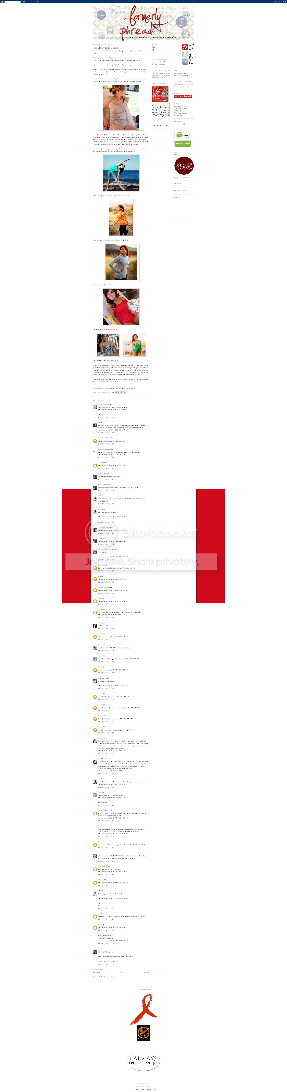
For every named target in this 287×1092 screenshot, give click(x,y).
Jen (99, 422)
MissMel (100, 738)
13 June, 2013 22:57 (106, 964)
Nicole (100, 842)
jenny (154, 47)
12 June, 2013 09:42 (106, 582)
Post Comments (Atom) (108, 977)
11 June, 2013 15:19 (106, 479)
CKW (99, 496)
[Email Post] (113, 392)
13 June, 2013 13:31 (106, 908)
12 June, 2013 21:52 (106, 673)
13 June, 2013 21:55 (106, 930)
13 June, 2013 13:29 (106, 885)
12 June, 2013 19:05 (106, 640)
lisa (99, 913)
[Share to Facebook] (122, 392)
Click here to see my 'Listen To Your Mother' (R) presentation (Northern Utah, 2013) (161, 75)
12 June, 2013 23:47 (106, 689)
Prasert (100, 924)
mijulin (100, 538)
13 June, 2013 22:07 (106, 944)
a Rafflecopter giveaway (100, 389)
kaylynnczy (101, 678)
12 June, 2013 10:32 (106, 593)
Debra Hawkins (102, 609)
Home (121, 973)
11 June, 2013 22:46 (106, 522)
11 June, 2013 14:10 (106, 468)
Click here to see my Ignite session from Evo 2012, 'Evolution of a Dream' (160, 62)
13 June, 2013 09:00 (106, 787)
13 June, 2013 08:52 (106, 774)
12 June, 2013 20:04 (106, 651)
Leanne (100, 656)
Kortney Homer (102, 866)
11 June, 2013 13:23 (106, 433)
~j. (99, 949)
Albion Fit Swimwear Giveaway (106, 47)
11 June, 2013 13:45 (106, 457)
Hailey (100, 792)
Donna (100, 634)
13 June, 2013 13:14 (106, 874)
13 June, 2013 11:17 (106, 861)
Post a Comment (98, 969)
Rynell (100, 779)
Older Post (146, 973)
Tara (99, 576)
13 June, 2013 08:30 (106, 700)
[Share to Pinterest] (124, 392)
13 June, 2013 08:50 (106, 753)
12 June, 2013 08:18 (106, 571)
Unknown (101, 462)
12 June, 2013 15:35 (106, 629)
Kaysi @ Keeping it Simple (106, 549)
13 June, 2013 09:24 (106, 837)
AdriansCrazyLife (103, 449)
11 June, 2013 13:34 (106, 444)
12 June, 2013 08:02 (106, 560)
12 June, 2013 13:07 (106, 604)
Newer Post (96, 973)
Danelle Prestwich (103, 810)
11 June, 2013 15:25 (106, 491)
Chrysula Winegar (103, 404)
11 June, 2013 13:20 (106, 417)
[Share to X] (120, 392)
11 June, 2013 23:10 (106, 533)
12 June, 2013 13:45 (106, 617)
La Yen (100, 853)
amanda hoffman (103, 587)
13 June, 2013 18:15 (106, 919)
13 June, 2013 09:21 (106, 821)
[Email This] (116, 392)
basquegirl (101, 623)
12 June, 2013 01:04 (106, 544)
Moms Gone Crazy (103, 527)
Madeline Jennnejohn (104, 645)
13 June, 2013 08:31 (106, 711)
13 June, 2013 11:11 (106, 848)
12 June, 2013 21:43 (106, 662)
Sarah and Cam (102, 473)
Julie (99, 598)
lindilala (100, 880)
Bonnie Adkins (102, 694)
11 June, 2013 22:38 (106, 504)
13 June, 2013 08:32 (106, 733)
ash (99, 891)
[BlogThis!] (118, 392)
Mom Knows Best (103, 438)
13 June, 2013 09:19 (106, 805)
